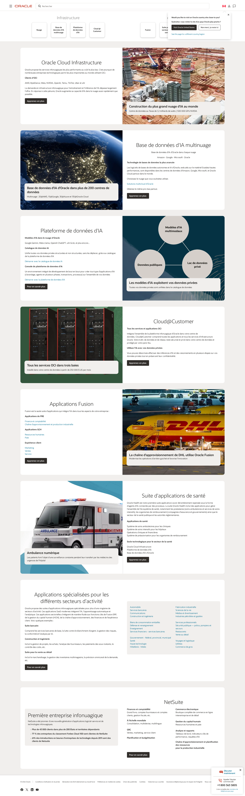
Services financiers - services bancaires (147, 631)
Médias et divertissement (187, 613)
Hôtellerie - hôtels (138, 646)
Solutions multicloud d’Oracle (140, 183)
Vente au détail (182, 634)
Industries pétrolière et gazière (189, 616)
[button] (10, 6)
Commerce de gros (184, 646)
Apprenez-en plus (36, 101)
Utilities (179, 643)
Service (28, 454)
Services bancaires (138, 610)
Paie (27, 437)
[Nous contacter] (234, 6)
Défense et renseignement (141, 625)
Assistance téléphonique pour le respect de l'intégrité (184, 782)
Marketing (29, 447)
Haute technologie (138, 643)
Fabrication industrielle (186, 607)
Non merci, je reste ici (209, 27)
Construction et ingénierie (141, 616)
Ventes (28, 450)
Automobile (135, 607)
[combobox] (122, 6)
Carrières (142, 782)
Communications (137, 613)
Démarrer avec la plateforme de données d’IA (45, 279)
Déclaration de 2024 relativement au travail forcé (78, 782)
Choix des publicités (130, 782)
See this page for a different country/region (188, 34)
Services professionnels (186, 622)
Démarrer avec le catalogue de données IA (43, 261)
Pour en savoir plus (36, 286)
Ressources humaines (34, 434)
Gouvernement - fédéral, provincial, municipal (150, 637)
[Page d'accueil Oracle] (23, 6)
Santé (132, 640)
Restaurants (181, 631)
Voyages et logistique (185, 640)
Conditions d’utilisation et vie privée (47, 782)
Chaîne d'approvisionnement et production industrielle (49, 424)
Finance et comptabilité (35, 421)
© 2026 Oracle (25, 782)
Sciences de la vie (183, 610)
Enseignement (136, 628)
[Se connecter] (229, 6)
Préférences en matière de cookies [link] (109, 782)
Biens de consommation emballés (145, 622)
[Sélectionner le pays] (224, 6)
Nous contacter (210, 782)
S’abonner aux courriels (156, 782)
